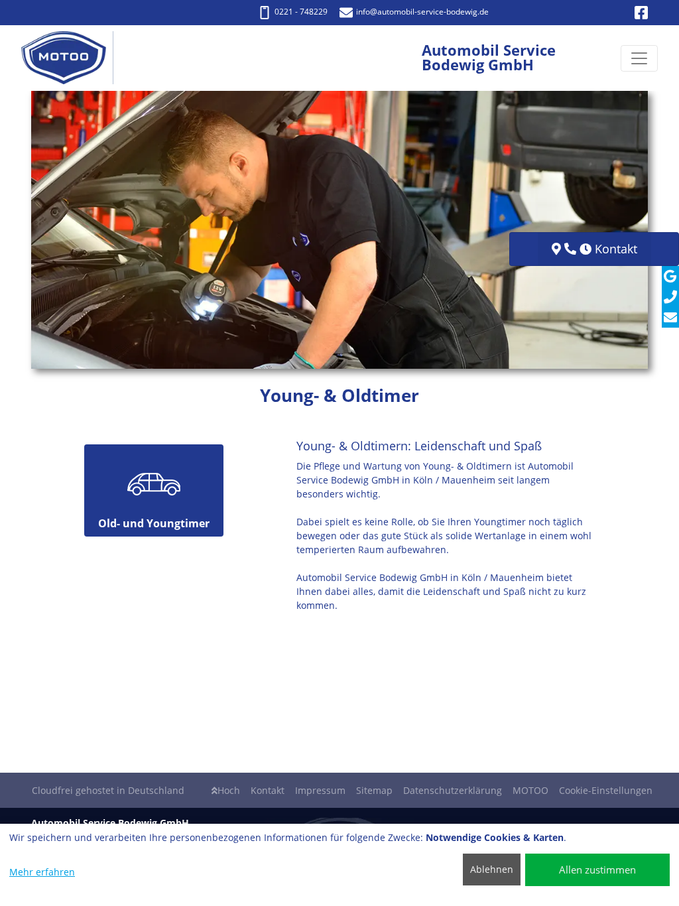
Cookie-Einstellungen (605, 790)
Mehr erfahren (42, 872)
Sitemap (374, 790)
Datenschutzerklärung (452, 790)
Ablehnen (491, 869)
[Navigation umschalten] (639, 58)
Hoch (228, 790)
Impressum (320, 790)
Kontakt (267, 790)
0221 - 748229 (301, 11)
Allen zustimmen (597, 869)
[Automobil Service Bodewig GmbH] (70, 58)
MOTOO (530, 790)
